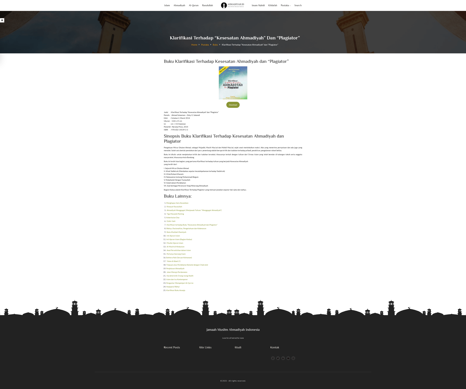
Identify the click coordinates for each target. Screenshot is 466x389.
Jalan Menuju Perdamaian (176, 272)
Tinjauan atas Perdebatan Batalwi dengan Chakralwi (187, 265)
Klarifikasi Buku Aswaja (175, 290)
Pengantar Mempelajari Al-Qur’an (179, 283)
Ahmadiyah (179, 5)
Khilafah (272, 5)
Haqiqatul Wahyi (173, 287)
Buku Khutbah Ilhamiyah (176, 232)
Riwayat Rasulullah (174, 206)
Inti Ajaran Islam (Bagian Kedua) (179, 239)
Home (194, 44)
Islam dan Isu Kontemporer (177, 279)
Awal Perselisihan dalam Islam (178, 250)
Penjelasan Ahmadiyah (175, 268)
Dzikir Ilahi (170, 221)
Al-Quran (194, 5)
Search (298, 5)
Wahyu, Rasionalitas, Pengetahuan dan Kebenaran (186, 228)
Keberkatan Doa (172, 217)
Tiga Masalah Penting (175, 214)
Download (233, 105)
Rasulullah (207, 5)
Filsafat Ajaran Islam (174, 243)
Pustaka (285, 5)
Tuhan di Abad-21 (173, 261)
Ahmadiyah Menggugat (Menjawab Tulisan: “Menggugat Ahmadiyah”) (194, 210)
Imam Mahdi (258, 5)
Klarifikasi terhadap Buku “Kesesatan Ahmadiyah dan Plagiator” (191, 225)
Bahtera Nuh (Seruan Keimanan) (179, 257)
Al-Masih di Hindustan (175, 247)
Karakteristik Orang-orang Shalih (179, 276)
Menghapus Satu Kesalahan (177, 203)
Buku (215, 44)
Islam (167, 5)
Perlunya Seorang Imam (176, 254)
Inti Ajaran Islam (173, 236)
